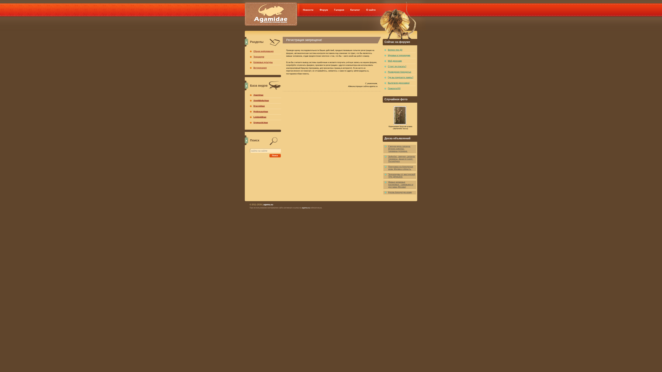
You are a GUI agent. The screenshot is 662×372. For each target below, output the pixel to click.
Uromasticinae (260, 122)
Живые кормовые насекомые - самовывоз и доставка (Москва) (400, 184)
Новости (308, 9)
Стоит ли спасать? (397, 66)
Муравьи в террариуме (399, 55)
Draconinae (259, 106)
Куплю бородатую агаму (400, 192)
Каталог (355, 9)
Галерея (339, 9)
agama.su (306, 208)
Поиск (275, 155)
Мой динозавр (395, 61)
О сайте (371, 9)
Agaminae (258, 95)
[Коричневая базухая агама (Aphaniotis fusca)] (400, 115)
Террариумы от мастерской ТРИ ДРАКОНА (401, 175)
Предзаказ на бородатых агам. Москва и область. (400, 168)
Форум (324, 9)
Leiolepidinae (259, 117)
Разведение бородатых (399, 72)
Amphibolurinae (261, 100)
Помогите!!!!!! (394, 88)
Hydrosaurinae (260, 111)
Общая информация (263, 51)
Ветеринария (260, 68)
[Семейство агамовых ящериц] (270, 9)
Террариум (258, 57)
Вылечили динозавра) (399, 83)
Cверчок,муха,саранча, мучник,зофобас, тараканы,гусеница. (399, 148)
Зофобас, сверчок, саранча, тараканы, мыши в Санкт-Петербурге (401, 159)
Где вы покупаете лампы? (400, 77)
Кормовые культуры (263, 62)
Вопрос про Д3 (395, 50)
